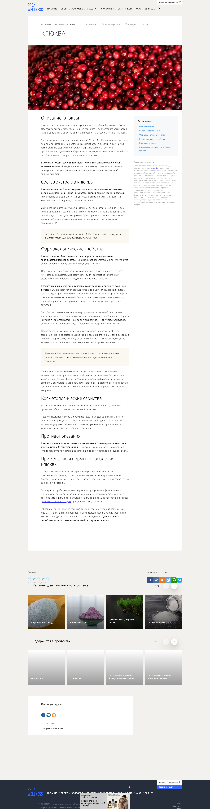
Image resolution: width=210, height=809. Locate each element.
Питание (52, 9)
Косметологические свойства (152, 139)
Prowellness (155, 168)
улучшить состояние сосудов (56, 502)
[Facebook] (43, 715)
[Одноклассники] (54, 715)
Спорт (64, 9)
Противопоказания (147, 143)
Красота (91, 9)
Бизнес (149, 9)
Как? (138, 9)
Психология (107, 9)
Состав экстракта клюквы (150, 131)
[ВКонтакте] (48, 715)
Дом (129, 9)
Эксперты (178, 804)
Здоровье (77, 9)
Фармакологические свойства (152, 135)
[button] (166, 586)
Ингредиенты (177, 806)
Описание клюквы (147, 127)
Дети (120, 9)
